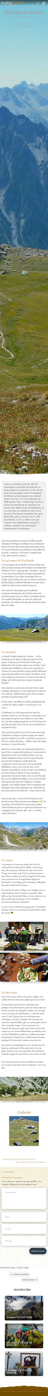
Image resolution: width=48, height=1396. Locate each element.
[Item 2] (6, 1148)
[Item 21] (32, 1151)
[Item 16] (16, 1151)
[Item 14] (45, 1148)
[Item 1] (3, 1148)
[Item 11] (35, 1148)
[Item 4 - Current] (13, 1148)
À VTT (26, 23)
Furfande (25, 26)
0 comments (32, 17)
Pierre (15, 17)
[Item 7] (22, 1148)
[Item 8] (25, 1148)
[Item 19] (25, 1151)
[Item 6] (19, 1148)
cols (16, 26)
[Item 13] (41, 1148)
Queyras (31, 26)
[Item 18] (22, 1151)
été (20, 26)
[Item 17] (19, 1151)
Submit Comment (38, 1251)
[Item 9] (29, 1148)
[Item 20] (29, 1151)
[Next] (44, 1131)
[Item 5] (16, 1148)
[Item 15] (13, 1151)
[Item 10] (32, 1148)
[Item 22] (35, 1151)
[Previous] (4, 1131)
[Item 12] (38, 1148)
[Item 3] (10, 1148)
